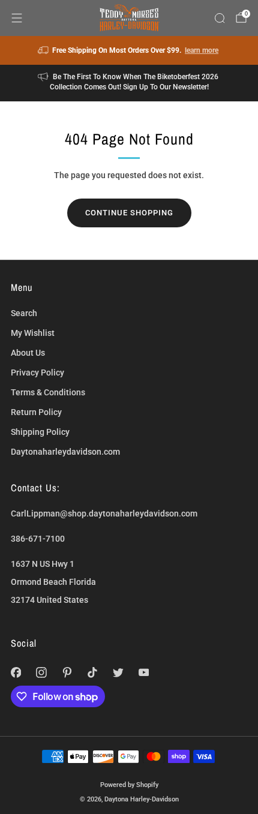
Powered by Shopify (129, 784)
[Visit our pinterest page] (67, 673)
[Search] (220, 18)
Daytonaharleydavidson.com (65, 451)
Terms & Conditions (48, 392)
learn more (201, 50)
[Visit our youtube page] (144, 673)
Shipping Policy (40, 432)
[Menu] (17, 18)
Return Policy (36, 412)
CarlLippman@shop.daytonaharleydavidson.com (104, 513)
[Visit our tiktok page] (93, 673)
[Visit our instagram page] (42, 673)
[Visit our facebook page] (16, 673)
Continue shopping (129, 212)
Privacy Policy (37, 372)
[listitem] (129, 50)
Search (24, 313)
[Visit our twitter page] (118, 673)
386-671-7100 (38, 538)
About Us (28, 353)
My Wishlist (33, 333)
